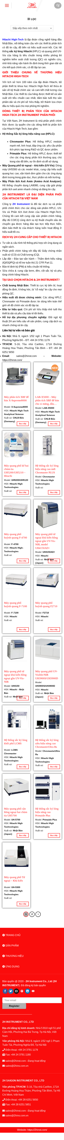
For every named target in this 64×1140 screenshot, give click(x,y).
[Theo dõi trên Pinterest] (22, 991)
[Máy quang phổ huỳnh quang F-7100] (16, 579)
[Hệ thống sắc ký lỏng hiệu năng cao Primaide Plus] (47, 787)
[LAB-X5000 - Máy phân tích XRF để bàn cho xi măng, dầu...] (47, 376)
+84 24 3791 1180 (21, 1054)
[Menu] (6, 5)
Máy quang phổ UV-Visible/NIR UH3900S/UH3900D (46, 674)
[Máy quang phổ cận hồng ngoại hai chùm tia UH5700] (16, 786)
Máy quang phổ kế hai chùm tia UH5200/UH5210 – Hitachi (16, 468)
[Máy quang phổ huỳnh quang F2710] (47, 580)
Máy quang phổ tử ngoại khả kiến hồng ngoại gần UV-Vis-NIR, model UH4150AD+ (46, 537)
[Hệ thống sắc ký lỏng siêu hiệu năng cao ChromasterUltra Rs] (47, 718)
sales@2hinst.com (15, 1061)
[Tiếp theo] (38, 914)
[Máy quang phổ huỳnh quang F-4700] (16, 509)
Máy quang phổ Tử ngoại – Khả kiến (14, 879)
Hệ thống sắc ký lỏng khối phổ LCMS (15, 742)
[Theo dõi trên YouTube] (33, 991)
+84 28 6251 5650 (28, 1099)
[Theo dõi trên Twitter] (10, 991)
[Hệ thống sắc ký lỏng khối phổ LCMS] (16, 718)
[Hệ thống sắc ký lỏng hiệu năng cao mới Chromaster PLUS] (47, 444)
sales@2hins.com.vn (16, 1065)
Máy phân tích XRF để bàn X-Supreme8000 (16, 399)
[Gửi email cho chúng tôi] (16, 991)
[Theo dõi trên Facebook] (5, 991)
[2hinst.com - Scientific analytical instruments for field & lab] (32, 5)
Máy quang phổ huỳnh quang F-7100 (15, 604)
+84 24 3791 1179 (28, 1049)
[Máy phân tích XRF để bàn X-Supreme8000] (16, 376)
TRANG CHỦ (13, 935)
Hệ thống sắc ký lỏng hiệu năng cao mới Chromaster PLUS (47, 468)
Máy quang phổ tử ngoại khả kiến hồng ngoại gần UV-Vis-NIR (15, 674)
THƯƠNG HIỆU (14, 956)
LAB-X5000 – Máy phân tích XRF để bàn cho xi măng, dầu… (47, 400)
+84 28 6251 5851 (21, 1104)
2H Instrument (21, 204)
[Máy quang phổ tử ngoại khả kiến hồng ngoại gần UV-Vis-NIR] (16, 649)
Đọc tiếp (22, 424)
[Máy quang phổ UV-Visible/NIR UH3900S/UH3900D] (47, 649)
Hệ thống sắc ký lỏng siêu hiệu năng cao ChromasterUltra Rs (47, 743)
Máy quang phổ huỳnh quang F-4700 (15, 536)
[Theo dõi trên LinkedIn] (27, 991)
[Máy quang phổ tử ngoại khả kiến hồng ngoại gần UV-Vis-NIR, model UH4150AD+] (47, 515)
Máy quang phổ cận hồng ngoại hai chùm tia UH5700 (15, 811)
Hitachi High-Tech (13, 39)
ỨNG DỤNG (12, 966)
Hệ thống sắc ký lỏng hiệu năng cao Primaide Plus (47, 811)
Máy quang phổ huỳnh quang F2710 (46, 604)
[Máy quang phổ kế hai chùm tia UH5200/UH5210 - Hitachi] (16, 444)
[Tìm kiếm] (57, 5)
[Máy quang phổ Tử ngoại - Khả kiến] (16, 856)
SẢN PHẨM (12, 945)
